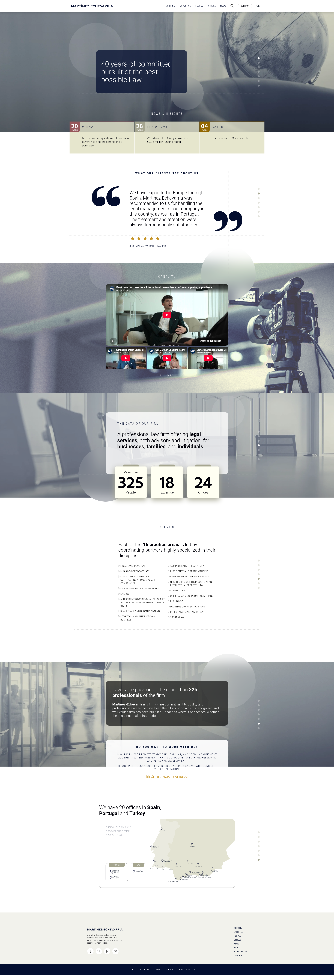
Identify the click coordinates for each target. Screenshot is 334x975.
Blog (236, 947)
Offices (211, 5)
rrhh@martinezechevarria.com (167, 776)
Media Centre (240, 951)
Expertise (185, 5)
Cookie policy (187, 970)
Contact (238, 955)
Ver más (167, 375)
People (199, 5)
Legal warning (141, 970)
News (223, 5)
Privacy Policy (164, 970)
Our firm (238, 928)
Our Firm (170, 5)
